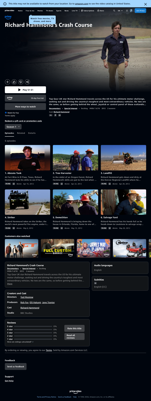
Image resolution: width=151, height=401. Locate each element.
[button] (25, 89)
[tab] (9, 133)
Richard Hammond (61, 112)
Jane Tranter (48, 302)
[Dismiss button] (145, 4)
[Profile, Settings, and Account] (131, 11)
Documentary (55, 108)
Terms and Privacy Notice (46, 397)
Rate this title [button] (75, 328)
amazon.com (81, 3)
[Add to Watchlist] (7, 82)
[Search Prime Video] (114, 11)
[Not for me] (20, 82)
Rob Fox (24, 302)
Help (75, 397)
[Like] (14, 82)
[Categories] (127, 11)
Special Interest (70, 108)
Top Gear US (129, 248)
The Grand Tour (21, 248)
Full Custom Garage (57, 248)
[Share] (27, 82)
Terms (49, 350)
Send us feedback (64, 397)
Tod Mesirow (26, 297)
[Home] (9, 10)
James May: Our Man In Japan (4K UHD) (93, 248)
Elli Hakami (35, 302)
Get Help (9, 381)
